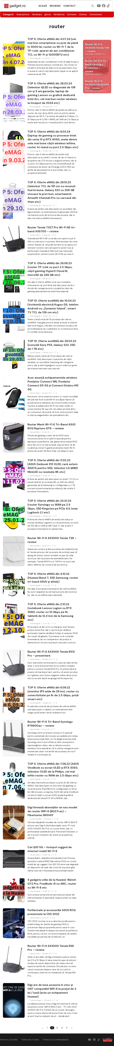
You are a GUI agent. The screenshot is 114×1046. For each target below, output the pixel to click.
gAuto (48, 14)
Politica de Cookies (30, 1039)
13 (57, 819)
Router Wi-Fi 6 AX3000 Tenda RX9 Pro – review (97, 84)
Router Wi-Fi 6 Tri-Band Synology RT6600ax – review (96, 66)
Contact (69, 6)
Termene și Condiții (8, 1039)
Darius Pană (34, 235)
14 (55, 891)
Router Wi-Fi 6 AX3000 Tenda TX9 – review (97, 48)
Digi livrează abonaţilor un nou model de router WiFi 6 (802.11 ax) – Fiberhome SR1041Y (52, 811)
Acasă (42, 6)
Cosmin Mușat (35, 819)
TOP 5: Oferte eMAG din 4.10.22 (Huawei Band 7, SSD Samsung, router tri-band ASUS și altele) (53, 577)
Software (71, 14)
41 (57, 1000)
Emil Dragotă (35, 58)
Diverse (83, 14)
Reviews (55, 6)
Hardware (37, 14)
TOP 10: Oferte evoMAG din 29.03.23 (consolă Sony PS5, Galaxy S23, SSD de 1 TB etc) (52, 345)
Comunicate (96, 14)
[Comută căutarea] (93, 6)
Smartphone (23, 14)
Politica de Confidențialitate (56, 1039)
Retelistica (59, 14)
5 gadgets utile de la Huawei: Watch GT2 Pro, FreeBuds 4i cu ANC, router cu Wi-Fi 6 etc (52, 883)
